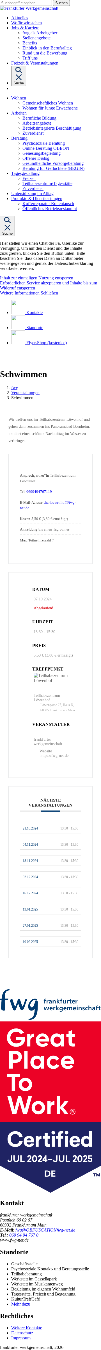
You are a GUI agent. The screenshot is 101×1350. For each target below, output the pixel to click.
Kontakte (34, 312)
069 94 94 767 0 (23, 1235)
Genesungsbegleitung (41, 153)
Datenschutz (22, 1332)
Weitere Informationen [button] (20, 293)
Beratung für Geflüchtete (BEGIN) (53, 168)
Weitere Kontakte (26, 1327)
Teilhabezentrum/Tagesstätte (47, 183)
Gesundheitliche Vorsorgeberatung (53, 163)
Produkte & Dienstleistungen (36, 198)
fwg (14, 387)
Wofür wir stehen (26, 22)
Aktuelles (19, 17)
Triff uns (30, 58)
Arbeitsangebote (36, 123)
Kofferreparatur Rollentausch (48, 203)
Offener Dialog (35, 158)
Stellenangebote (36, 37)
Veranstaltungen (25, 392)
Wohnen (18, 98)
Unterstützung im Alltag (32, 193)
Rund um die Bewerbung (44, 53)
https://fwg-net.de (54, 756)
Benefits (29, 43)
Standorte (34, 327)
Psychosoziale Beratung (43, 143)
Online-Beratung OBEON (45, 148)
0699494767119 (39, 491)
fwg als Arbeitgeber (39, 32)
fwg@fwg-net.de (45, 1230)
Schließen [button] (49, 293)
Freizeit (29, 178)
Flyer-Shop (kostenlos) (46, 342)
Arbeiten (19, 113)
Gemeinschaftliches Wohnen (47, 103)
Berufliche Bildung (39, 118)
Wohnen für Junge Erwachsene (50, 108)
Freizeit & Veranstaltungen (34, 63)
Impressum (21, 1337)
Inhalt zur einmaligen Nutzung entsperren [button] (36, 277)
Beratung (19, 138)
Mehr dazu (20, 1304)
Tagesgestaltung (25, 173)
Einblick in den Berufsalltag (47, 48)
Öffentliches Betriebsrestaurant (49, 208)
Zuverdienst (32, 133)
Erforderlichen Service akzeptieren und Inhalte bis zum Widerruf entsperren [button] (48, 285)
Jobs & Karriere (25, 27)
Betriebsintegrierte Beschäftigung (51, 128)
